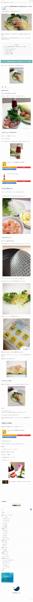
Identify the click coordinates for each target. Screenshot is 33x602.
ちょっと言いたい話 (5, 556)
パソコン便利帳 (5, 525)
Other (3, 570)
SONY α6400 (5, 535)
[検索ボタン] (30, 1)
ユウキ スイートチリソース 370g (12, 173)
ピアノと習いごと (5, 542)
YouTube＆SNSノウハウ (6, 518)
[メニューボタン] (32, 1)
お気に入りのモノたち (6, 563)
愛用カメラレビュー (5, 537)
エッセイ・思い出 (5, 554)
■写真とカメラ (4, 528)
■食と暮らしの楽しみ (6, 558)
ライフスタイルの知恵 (6, 566)
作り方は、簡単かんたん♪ (10, 50)
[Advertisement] (16, 493)
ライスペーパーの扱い (9, 52)
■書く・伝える (4, 547)
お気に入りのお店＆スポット (7, 561)
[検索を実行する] (31, 509)
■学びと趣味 (4, 540)
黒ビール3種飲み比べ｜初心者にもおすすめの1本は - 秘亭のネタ (19, 482)
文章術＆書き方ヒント (6, 551)
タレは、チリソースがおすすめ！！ (11, 48)
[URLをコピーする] (20, 505)
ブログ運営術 (5, 549)
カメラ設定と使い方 (5, 530)
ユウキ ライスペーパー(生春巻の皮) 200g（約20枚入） (16, 162)
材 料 (7, 47)
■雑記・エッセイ (5, 553)
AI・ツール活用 (5, 516)
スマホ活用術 (5, 523)
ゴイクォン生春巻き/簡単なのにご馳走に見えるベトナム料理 (15, 46)
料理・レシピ (4, 501)
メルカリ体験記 (5, 565)
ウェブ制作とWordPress (6, 520)
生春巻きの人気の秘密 (9, 53)
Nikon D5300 (5, 532)
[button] (13, 505)
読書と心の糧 (5, 544)
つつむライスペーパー (9, 51)
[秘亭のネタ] (3, 1)
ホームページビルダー (6, 521)
